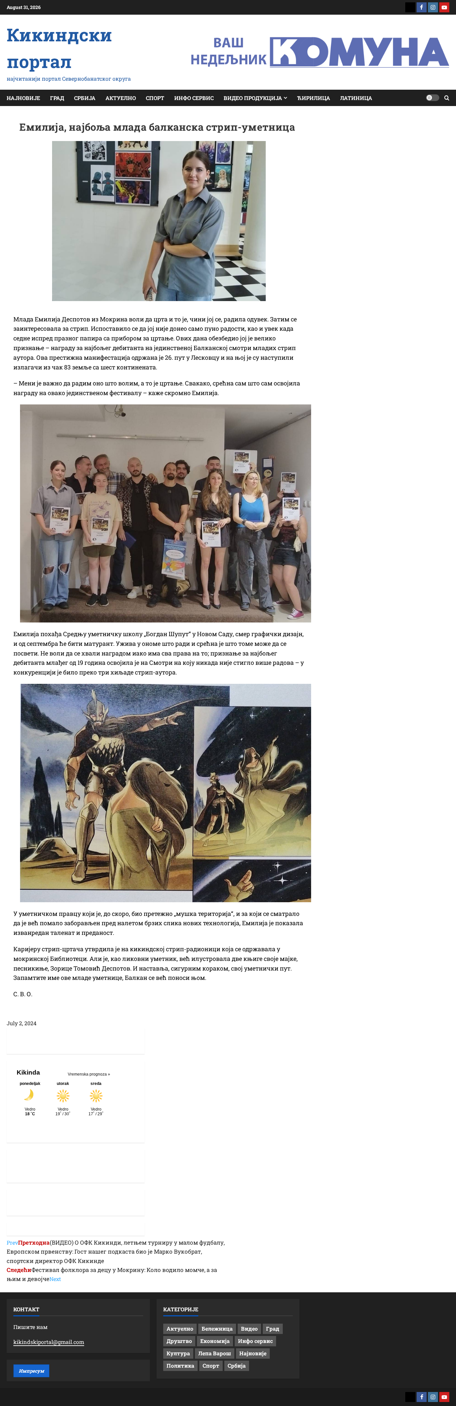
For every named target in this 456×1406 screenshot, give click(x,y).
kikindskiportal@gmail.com (48, 1341)
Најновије (23, 97)
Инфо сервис (194, 97)
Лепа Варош (214, 1353)
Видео (249, 1328)
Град (57, 97)
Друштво (179, 1340)
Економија (215, 1340)
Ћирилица (313, 97)
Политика (180, 1365)
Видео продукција (253, 97)
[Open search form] (446, 97)
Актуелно (120, 97)
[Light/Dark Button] (432, 97)
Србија (84, 97)
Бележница (217, 1328)
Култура (178, 1353)
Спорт (155, 97)
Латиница (356, 97)
